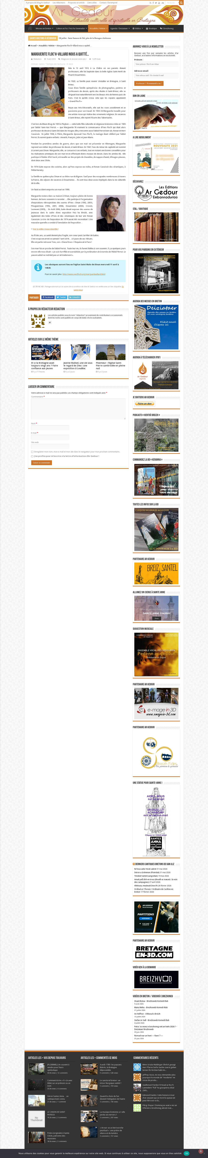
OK (186, 1153)
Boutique (153, 28)
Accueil (30, 28)
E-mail (34, 433)
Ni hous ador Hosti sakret (145, 869)
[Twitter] (156, 3)
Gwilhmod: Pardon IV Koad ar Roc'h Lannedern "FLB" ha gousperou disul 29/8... (158, 1088)
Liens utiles (92, 3)
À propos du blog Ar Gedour (38, 3)
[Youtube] (159, 3)
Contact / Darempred (108, 3)
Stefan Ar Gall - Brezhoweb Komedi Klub (151, 1020)
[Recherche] (181, 2)
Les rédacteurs (59, 3)
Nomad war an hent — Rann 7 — (148, 1036)
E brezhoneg (168, 28)
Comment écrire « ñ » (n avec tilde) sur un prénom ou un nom (59, 1083)
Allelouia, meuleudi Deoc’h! (146, 885)
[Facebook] (153, 3)
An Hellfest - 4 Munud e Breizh (147, 1014)
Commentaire (38, 397)
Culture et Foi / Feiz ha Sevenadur (70, 28)
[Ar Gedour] (104, 15)
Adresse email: (141, 71)
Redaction (38, 59)
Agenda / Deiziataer (119, 28)
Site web (35, 442)
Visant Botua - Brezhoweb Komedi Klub (151, 1001)
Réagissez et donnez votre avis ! (73, 59)
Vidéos (138, 28)
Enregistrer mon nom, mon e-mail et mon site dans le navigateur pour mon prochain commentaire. (77, 452)
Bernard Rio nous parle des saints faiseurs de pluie (79, 38)
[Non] (204, 1153)
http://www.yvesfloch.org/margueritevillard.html (84, 274)
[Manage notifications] (200, 1151)
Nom (34, 423)
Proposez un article (76, 3)
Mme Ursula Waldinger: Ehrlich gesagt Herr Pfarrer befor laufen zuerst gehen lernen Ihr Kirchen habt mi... (159, 1067)
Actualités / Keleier (98, 28)
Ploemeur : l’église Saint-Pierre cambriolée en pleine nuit (110, 366)
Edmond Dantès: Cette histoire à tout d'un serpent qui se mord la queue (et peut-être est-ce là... (159, 1098)
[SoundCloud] (162, 3)
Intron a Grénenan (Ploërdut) (146, 872)
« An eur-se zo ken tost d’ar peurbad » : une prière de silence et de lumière (111, 1130)
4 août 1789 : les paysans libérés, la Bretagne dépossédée (111, 1067)
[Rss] (150, 3)
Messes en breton (43, 28)
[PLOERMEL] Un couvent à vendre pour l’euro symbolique (58, 1067)
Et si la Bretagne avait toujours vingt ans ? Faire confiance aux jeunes (44, 366)
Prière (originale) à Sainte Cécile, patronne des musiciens (58, 1136)
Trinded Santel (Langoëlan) (146, 876)
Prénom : (138, 60)
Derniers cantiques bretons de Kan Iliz (154, 864)
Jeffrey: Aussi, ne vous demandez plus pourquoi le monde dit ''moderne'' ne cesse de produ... (159, 1077)
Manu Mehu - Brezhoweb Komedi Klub (151, 1007)
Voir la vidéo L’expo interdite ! (45, 229)
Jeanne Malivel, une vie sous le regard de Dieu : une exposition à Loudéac (77, 366)
